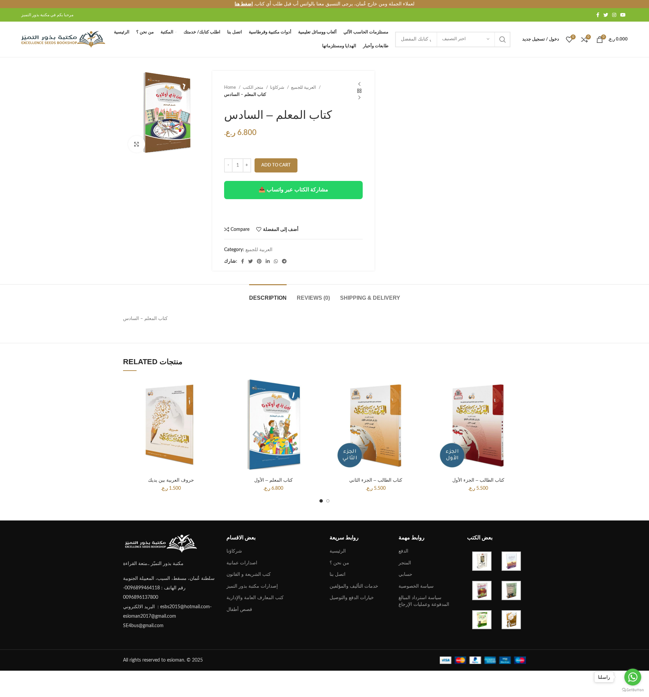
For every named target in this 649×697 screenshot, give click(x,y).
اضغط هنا (244, 4)
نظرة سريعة (213, 404)
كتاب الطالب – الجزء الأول (478, 480)
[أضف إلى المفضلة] (213, 419)
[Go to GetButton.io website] (633, 690)
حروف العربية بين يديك (171, 480)
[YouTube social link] (623, 14)
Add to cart (276, 165)
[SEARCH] (502, 39)
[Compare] (213, 389)
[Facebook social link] (597, 14)
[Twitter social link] (605, 14)
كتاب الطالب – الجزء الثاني (375, 480)
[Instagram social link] (614, 14)
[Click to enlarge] (136, 144)
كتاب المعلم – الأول (273, 480)
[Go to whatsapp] (632, 677)
